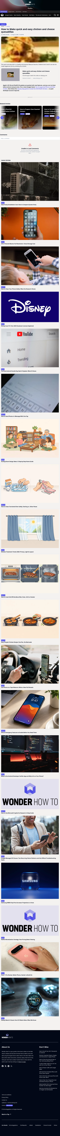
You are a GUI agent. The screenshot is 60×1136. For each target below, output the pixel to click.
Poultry (30, 8)
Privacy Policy (5, 1097)
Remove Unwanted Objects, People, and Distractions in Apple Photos (48, 1056)
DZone (55, 1125)
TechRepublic (23, 1125)
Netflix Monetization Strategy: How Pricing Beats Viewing (18, 939)
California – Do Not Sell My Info (9, 1102)
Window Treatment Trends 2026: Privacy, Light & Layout (17, 552)
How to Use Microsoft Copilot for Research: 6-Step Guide (17, 813)
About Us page (22, 1061)
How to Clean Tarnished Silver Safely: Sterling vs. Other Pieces (19, 506)
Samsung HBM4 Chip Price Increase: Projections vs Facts (17, 902)
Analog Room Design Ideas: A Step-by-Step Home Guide (17, 461)
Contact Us (4, 1100)
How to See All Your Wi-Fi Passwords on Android (48, 1052)
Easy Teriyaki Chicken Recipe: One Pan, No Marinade (16, 642)
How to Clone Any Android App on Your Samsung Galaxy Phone (47, 1060)
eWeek (31, 1125)
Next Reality (18, 11)
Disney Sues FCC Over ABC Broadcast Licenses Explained (17, 326)
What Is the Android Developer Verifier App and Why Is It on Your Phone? (22, 776)
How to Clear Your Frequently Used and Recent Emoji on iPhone (47, 1080)
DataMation (38, 1125)
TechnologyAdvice (13, 1125)
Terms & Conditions (6, 1094)
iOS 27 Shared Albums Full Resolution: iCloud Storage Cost (18, 244)
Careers (7, 1105)
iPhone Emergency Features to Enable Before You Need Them (19, 732)
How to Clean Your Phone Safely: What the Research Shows (18, 289)
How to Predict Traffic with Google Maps (47, 1068)
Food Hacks (25, 15)
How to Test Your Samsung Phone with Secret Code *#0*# (48, 1076)
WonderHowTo (4, 11)
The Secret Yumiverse (42, 15)
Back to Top (5, 1114)
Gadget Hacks (11, 11)
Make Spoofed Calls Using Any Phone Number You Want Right (48, 1084)
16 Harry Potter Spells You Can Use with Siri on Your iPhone (47, 1064)
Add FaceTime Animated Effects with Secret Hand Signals (48, 1072)
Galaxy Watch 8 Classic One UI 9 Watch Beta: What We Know (18, 1020)
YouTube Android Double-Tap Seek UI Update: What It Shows (18, 371)
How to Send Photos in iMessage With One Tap (14, 416)
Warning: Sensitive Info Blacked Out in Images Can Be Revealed (48, 1089)
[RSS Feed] (11, 1066)
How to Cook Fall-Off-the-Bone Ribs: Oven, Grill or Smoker (18, 597)
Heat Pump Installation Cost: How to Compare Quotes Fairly (18, 204)
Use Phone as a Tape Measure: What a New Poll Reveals (17, 687)
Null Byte (25, 11)
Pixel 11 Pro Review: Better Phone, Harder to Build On (16, 975)
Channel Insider (47, 1125)
